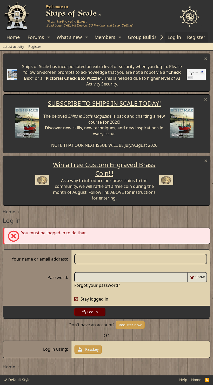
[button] (49, 37)
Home (13, 37)
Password (57, 277)
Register (34, 46)
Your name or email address (39, 259)
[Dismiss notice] (205, 59)
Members (105, 37)
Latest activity (13, 46)
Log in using (55, 349)
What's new (69, 37)
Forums (36, 37)
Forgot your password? (97, 285)
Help (183, 379)
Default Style (18, 379)
